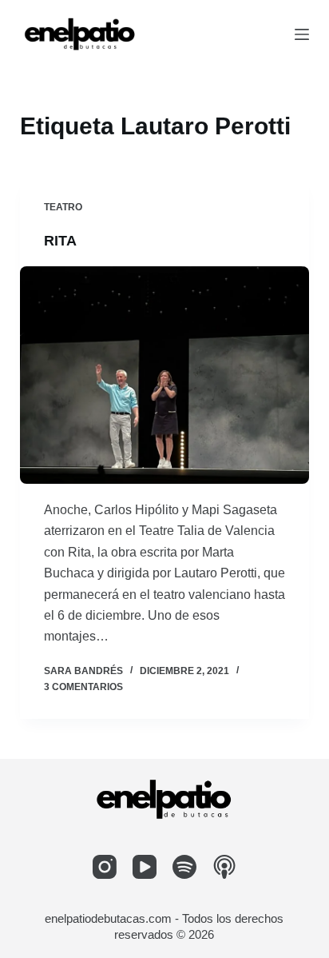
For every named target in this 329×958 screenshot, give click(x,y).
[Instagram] (105, 867)
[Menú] (302, 34)
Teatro (63, 207)
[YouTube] (145, 867)
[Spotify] (184, 867)
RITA (60, 241)
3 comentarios (83, 687)
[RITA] (165, 375)
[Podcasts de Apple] (224, 867)
